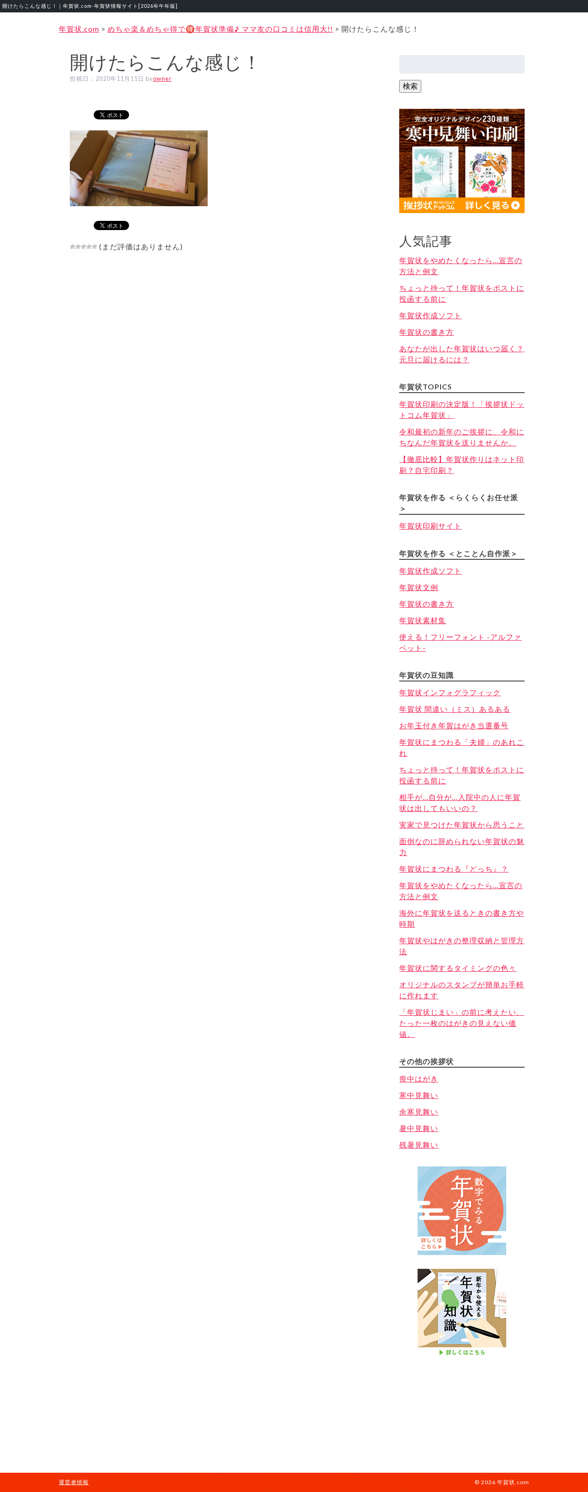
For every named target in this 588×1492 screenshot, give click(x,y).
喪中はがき (418, 1078)
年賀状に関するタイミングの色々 (457, 967)
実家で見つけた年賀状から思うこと (461, 824)
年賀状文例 (418, 587)
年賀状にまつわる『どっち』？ (454, 868)
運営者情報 (74, 1482)
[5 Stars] (94, 246)
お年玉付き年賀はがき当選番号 (454, 725)
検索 (410, 85)
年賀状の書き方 (426, 331)
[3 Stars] (83, 246)
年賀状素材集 (422, 620)
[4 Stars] (89, 246)
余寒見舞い (418, 1111)
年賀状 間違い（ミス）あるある (454, 708)
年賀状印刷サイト (430, 525)
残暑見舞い (418, 1144)
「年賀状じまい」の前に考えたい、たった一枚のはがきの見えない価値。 (461, 1023)
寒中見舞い (418, 1095)
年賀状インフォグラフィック (450, 692)
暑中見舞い (418, 1128)
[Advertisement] (462, 1405)
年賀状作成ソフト (430, 315)
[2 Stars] (78, 246)
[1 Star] (72, 246)
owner (162, 78)
